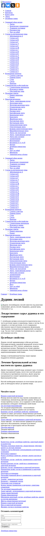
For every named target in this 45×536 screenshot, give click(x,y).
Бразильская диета (16, 115)
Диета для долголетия (18, 133)
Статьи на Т (14, 69)
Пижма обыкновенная (9, 495)
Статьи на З (14, 50)
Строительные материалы (19, 87)
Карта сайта (9, 14)
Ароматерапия (15, 139)
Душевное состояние (17, 28)
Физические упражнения (19, 26)
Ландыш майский (7, 427)
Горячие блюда (15, 77)
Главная (8, 11)
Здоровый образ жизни (13, 22)
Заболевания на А (16, 36)
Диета (7, 16)
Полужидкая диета (17, 121)
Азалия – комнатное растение (12, 479)
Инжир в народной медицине (12, 396)
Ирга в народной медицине (11, 505)
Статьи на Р (14, 66)
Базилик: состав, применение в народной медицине (20, 467)
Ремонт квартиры (16, 95)
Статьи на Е (14, 46)
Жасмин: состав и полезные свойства (15, 507)
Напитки (13, 83)
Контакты (9, 12)
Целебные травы (11, 18)
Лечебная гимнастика (18, 146)
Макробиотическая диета (19, 131)
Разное (12, 97)
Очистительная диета (18, 127)
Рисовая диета (15, 111)
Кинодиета (14, 117)
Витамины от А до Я (17, 143)
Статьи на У (14, 71)
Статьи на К (14, 54)
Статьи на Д (14, 44)
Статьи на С (14, 68)
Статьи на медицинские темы (16, 34)
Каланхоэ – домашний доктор (12, 481)
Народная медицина (12, 99)
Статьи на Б (14, 38)
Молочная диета (16, 109)
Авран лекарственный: (9, 493)
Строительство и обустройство (16, 85)
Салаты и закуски (16, 75)
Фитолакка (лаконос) (8, 454)
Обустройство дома (17, 91)
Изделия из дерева (16, 89)
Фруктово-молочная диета (19, 105)
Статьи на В (14, 40)
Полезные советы (11, 93)
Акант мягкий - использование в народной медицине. (21, 419)
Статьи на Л (14, 56)
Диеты (12, 24)
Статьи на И (14, 52)
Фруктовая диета (16, 103)
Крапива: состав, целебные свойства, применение (19, 412)
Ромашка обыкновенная (10, 431)
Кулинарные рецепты (13, 73)
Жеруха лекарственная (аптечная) (13, 501)
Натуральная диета (17, 123)
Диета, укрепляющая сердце (20, 101)
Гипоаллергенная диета (18, 125)
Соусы (12, 81)
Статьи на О (14, 62)
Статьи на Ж (14, 48)
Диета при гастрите (17, 137)
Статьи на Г (14, 42)
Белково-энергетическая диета (21, 129)
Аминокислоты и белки (18, 154)
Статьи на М (14, 58)
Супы (12, 79)
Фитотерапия (15, 141)
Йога (11, 148)
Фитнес (12, 144)
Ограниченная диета (17, 107)
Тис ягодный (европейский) (11, 406)
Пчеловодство (15, 30)
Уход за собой (15, 32)
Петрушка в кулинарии (9, 473)
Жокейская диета (16, 119)
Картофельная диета (17, 113)
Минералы (14, 152)
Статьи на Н (14, 60)
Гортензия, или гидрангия (10, 483)
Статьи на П (14, 64)
